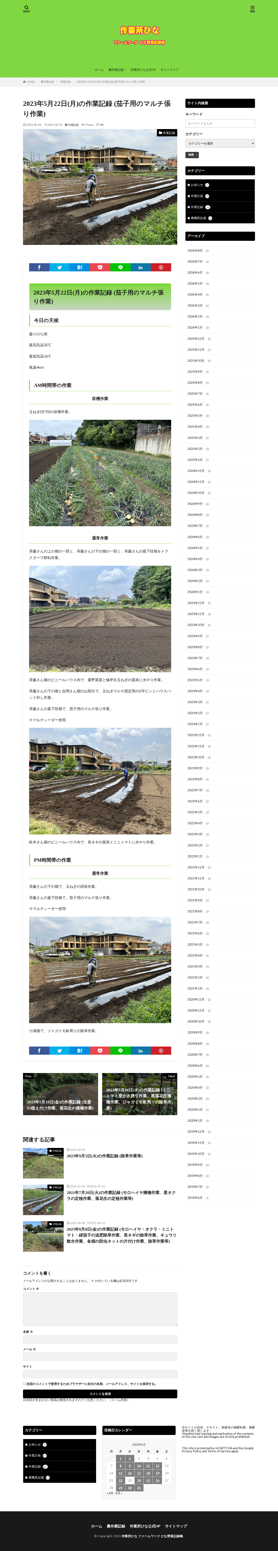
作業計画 (200, 196)
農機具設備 (201, 218)
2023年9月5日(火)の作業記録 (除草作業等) (105, 1156)
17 (139, 1473)
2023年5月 (198, 680)
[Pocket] (100, 267)
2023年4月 (198, 691)
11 (148, 1466)
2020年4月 (198, 1087)
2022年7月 (198, 790)
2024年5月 (198, 548)
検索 (191, 154)
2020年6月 (198, 1065)
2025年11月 (198, 349)
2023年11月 (198, 614)
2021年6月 (198, 933)
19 (157, 1473)
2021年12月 (198, 867)
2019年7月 (198, 1186)
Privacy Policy (191, 1451)
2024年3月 (198, 570)
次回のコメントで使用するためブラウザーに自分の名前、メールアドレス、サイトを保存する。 (92, 1383)
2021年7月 (198, 922)
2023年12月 (198, 603)
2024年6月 (198, 537)
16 (130, 1473)
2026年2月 (198, 316)
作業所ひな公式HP (143, 69)
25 (148, 1480)
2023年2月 (198, 713)
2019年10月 (198, 1153)
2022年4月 (198, 823)
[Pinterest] (161, 267)
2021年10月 (198, 889)
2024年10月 (198, 492)
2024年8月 (198, 514)
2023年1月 (198, 724)
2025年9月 (198, 371)
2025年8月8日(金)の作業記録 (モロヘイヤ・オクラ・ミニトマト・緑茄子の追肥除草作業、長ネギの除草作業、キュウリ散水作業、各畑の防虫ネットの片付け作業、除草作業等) (122, 1235)
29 (120, 1488)
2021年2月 (198, 977)
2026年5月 (198, 283)
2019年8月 (198, 1175)
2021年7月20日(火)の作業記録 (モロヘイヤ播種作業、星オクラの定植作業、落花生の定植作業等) (121, 1195)
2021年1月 (198, 988)
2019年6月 (197, 1197)
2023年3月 (198, 702)
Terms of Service (218, 1451)
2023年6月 (198, 669)
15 (120, 1473)
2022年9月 (198, 768)
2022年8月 (198, 779)
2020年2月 (198, 1109)
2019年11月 (198, 1142)
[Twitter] (59, 267)
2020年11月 (198, 1010)
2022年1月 (198, 856)
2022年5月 (198, 812)
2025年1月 (198, 459)
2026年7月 (198, 261)
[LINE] (120, 267)
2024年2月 (198, 581)
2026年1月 (198, 327)
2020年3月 (198, 1098)
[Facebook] (39, 267)
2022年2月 (198, 845)
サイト (27, 1366)
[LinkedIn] (141, 267)
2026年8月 (198, 250)
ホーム (99, 69)
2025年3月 (198, 438)
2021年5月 (198, 944)
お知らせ (199, 184)
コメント (31, 1288)
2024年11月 (198, 481)
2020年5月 (198, 1076)
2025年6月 (198, 404)
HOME (31, 81)
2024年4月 (198, 559)
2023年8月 (198, 647)
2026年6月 (198, 272)
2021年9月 (198, 900)
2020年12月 (198, 999)
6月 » (119, 1493)
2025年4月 (198, 426)
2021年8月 (198, 911)
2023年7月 (198, 658)
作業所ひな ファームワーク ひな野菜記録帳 (152, 1536)
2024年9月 (198, 503)
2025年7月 (198, 393)
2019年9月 (198, 1164)
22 (120, 1480)
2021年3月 (198, 966)
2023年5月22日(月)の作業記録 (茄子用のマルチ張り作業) (111, 81)
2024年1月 (198, 592)
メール (29, 1349)
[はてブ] (80, 267)
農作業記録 (116, 69)
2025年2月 (198, 449)
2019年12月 (198, 1131)
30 (130, 1488)
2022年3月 (198, 834)
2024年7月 (198, 525)
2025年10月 (198, 360)
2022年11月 (198, 746)
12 (157, 1466)
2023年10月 (198, 625)
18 (148, 1473)
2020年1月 (198, 1120)
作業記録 (65, 81)
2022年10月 (198, 757)
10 (139, 1466)
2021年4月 (198, 955)
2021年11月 (198, 878)
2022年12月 (198, 735)
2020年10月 (198, 1021)
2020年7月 (198, 1054)
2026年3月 (198, 305)
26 (157, 1480)
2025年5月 (198, 415)
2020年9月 (198, 1032)
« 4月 (110, 1493)
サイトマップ (170, 69)
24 (139, 1480)
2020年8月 (198, 1043)
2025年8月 (198, 382)
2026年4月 (198, 294)
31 (139, 1488)
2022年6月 (198, 801)
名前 (28, 1331)
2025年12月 (198, 338)
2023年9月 (198, 636)
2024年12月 (198, 470)
